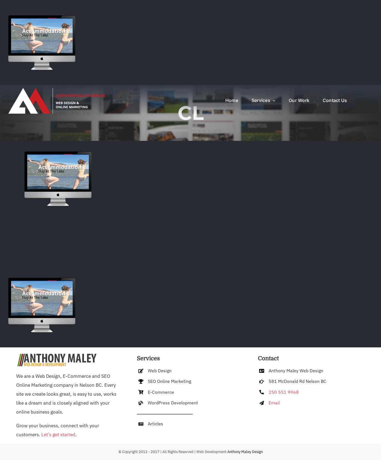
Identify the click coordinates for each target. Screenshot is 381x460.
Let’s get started (58, 434)
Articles (155, 423)
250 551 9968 (284, 392)
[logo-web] (56, 90)
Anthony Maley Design (245, 451)
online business (32, 412)
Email (274, 403)
